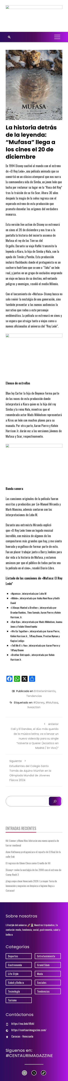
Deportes (13, 956)
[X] (34, 1073)
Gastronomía (15, 965)
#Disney (38, 702)
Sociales (41, 982)
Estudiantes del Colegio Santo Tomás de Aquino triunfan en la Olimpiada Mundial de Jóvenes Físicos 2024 (30, 770)
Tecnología (14, 991)
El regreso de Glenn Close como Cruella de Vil (28, 863)
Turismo (12, 1000)
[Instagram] (24, 1073)
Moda (40, 973)
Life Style (13, 973)
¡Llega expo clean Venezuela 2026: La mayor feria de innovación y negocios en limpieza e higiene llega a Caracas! (31, 885)
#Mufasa (52, 702)
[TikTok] (43, 1073)
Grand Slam (43, 965)
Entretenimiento (45, 691)
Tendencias (34, 696)
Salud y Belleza (16, 982)
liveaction (34, 707)
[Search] (55, 801)
